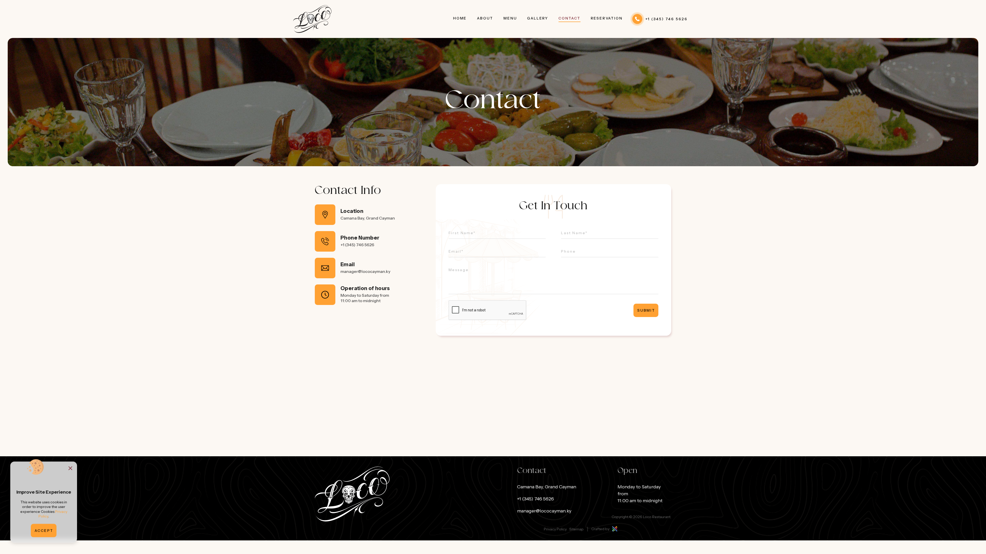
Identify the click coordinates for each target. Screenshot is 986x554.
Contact (569, 18)
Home (460, 18)
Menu (510, 18)
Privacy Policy (555, 529)
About (485, 18)
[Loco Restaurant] (312, 19)
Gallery (537, 18)
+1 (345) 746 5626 (357, 244)
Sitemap (576, 529)
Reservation (607, 18)
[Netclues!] (614, 529)
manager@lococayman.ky (365, 271)
